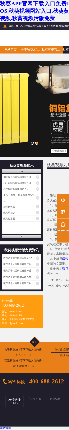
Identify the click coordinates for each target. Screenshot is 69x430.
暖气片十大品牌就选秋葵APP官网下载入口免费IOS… (22, 258)
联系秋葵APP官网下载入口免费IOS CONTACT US (23, 363)
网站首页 (10, 49)
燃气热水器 (9, 218)
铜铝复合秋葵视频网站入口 (17, 177)
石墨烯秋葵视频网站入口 (16, 189)
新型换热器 (9, 206)
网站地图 (5, 428)
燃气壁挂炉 (9, 212)
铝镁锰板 (55, 398)
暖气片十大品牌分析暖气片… (18, 283)
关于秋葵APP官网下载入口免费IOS (31, 49)
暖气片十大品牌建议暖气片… (18, 277)
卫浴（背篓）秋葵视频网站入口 (19, 198)
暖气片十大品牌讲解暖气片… (18, 264)
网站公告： (14, 26)
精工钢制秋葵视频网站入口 (17, 183)
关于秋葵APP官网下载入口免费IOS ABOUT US (23, 352)
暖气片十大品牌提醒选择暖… (18, 270)
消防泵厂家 (34, 398)
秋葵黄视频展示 (52, 49)
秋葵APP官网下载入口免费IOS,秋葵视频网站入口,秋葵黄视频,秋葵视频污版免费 (34, 11)
